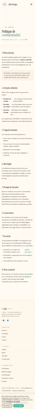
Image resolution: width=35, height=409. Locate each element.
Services (4, 330)
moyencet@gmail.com (26, 388)
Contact (4, 340)
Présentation (5, 368)
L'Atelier (4, 349)
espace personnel (28, 251)
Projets (4, 337)
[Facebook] (3, 320)
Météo (3, 353)
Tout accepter (19, 406)
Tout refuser (6, 406)
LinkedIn (4, 381)
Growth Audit (6, 359)
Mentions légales (6, 372)
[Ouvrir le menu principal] (31, 4)
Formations (5, 333)
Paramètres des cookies (13, 401)
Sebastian (4, 356)
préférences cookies (11, 282)
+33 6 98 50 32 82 (6, 390)
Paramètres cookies (7, 378)
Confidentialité (6, 375)
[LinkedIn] (8, 320)
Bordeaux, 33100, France (18, 390)
